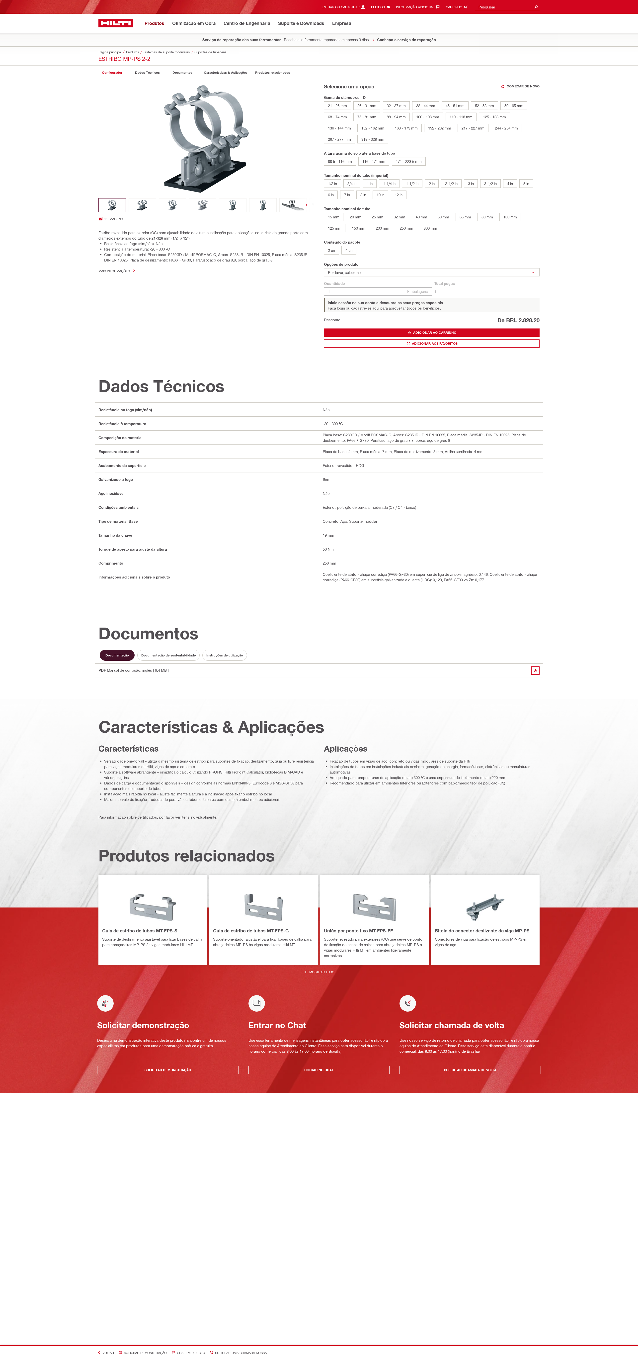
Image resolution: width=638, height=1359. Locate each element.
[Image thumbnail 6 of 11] (263, 205)
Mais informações (114, 271)
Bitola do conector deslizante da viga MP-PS (482, 930)
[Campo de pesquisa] (536, 7)
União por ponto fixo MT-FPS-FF (358, 930)
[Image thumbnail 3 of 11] (172, 205)
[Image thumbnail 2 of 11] (142, 205)
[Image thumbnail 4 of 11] (202, 205)
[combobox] (507, 7)
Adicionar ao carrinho (434, 332)
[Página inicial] (115, 23)
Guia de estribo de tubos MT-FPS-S (139, 930)
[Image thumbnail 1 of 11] (112, 205)
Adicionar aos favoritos (435, 343)
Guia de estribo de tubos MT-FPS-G (251, 930)
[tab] (112, 72)
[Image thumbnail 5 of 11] (232, 205)
